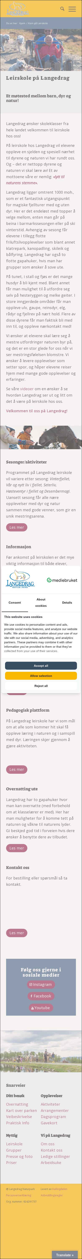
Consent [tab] (15, 602)
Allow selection (41, 675)
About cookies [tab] (41, 602)
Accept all (41, 665)
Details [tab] (67, 602)
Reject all (41, 686)
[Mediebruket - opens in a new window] (62, 580)
